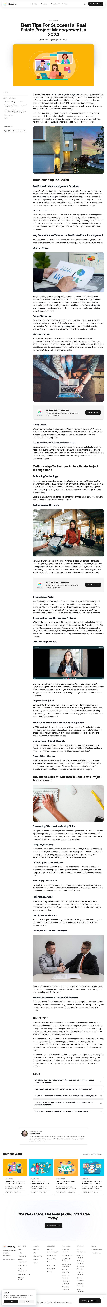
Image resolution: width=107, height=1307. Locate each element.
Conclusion (8, 115)
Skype (63, 690)
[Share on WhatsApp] (17, 130)
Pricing (64, 4)
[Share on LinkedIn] (21, 130)
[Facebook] (4, 1259)
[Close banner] (104, 1298)
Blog (48, 1262)
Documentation (38, 1256)
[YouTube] (12, 1259)
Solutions (34, 4)
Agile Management (24, 1274)
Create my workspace (89, 1301)
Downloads (51, 1265)
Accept (11, 1301)
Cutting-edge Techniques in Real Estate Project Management (15, 106)
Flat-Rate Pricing (67, 1255)
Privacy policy (96, 1253)
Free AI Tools (51, 1258)
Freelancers (22, 1256)
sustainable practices (69, 730)
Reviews (35, 1263)
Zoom (55, 690)
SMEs (19, 1253)
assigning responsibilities (60, 855)
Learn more (22, 1297)
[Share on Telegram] (13, 130)
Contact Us (36, 1259)
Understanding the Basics (13, 102)
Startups (20, 1249)
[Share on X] (5, 130)
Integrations (51, 1268)
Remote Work (53, 20)
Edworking (70, 607)
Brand (49, 1272)
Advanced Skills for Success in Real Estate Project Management (15, 111)
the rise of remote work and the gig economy (57, 622)
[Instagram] (7, 1259)
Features (44, 4)
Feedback (36, 1249)
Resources (54, 4)
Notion (63, 631)
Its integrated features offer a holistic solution (82, 1044)
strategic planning (84, 299)
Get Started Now (95, 4)
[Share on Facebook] (9, 130)
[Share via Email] (25, 130)
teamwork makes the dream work (67, 885)
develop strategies (92, 986)
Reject (27, 1301)
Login (84, 4)
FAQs (6, 118)
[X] (9, 1259)
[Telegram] (15, 1259)
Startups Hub (51, 1255)
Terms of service (97, 1249)
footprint (37, 748)
